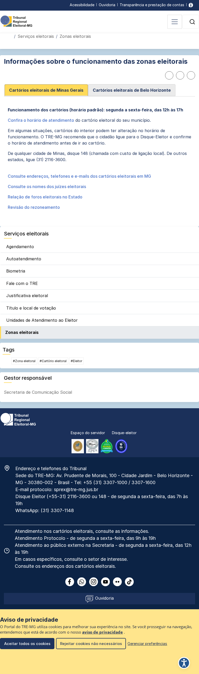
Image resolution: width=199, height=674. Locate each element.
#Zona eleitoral (24, 361)
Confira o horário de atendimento (41, 120)
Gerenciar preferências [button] (147, 643)
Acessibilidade (82, 5)
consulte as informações (121, 531)
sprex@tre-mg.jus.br (76, 489)
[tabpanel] (99, 161)
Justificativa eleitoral (27, 295)
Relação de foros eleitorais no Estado (45, 196)
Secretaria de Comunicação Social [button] (38, 392)
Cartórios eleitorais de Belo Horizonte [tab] (132, 90)
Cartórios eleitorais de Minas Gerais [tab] (46, 90)
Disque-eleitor (124, 433)
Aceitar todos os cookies (27, 643)
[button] (192, 21)
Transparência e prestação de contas (152, 5)
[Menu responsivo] (174, 22)
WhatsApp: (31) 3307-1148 (44, 510)
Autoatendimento (23, 258)
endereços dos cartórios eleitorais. (79, 566)
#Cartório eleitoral (53, 361)
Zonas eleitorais (22, 332)
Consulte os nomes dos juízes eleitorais (47, 186)
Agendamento (20, 246)
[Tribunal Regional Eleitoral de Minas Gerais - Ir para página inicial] (16, 20)
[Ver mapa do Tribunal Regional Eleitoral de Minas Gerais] (9, 468)
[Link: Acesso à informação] (191, 5)
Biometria (15, 271)
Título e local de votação (31, 308)
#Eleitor (76, 361)
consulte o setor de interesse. (96, 559)
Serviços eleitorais (36, 36)
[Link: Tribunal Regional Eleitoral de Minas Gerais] (18, 418)
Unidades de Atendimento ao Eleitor (42, 320)
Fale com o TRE (22, 283)
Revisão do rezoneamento (34, 207)
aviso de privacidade (102, 632)
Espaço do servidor (88, 433)
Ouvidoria (107, 5)
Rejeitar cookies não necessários (91, 643)
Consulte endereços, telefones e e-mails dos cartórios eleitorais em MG (79, 176)
